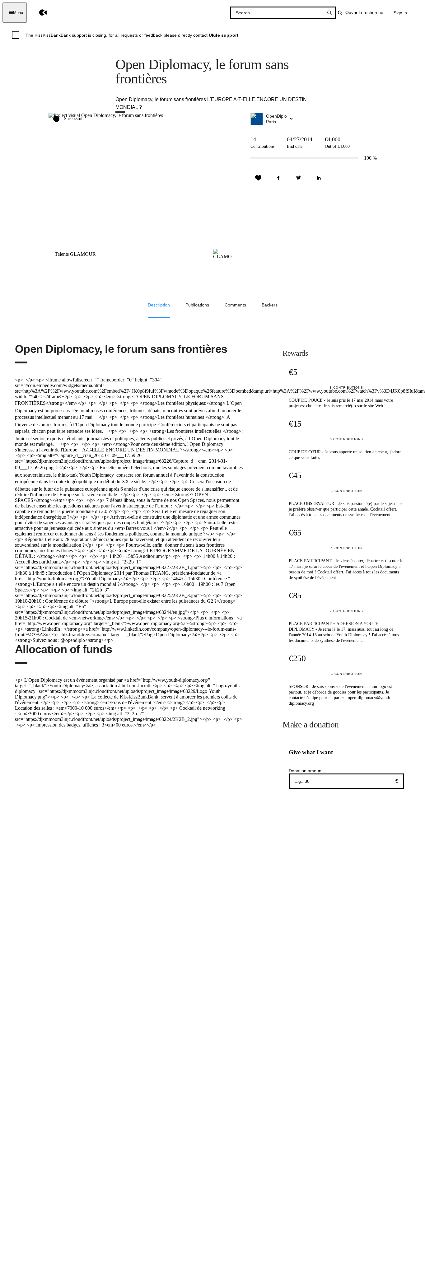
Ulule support (223, 35)
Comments (235, 304)
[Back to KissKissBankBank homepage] (39, 12)
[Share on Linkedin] (319, 178)
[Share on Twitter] (298, 178)
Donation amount (306, 770)
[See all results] (329, 13)
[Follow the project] (258, 178)
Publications (197, 304)
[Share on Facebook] (278, 178)
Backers (270, 304)
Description (159, 304)
